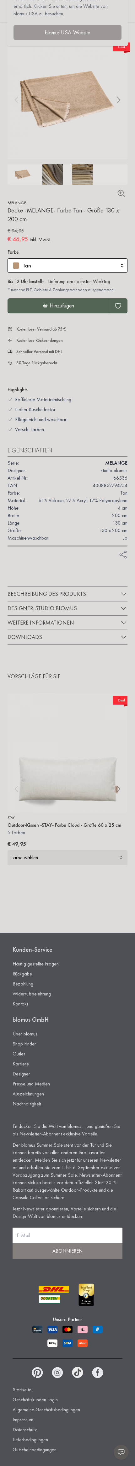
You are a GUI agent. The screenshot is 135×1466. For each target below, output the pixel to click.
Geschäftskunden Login (35, 1399)
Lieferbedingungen (30, 1439)
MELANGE (17, 203)
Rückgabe (22, 973)
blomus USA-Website (67, 32)
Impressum (23, 1419)
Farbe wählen (24, 857)
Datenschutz (25, 1429)
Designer (21, 1073)
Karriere (21, 1063)
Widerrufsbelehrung (32, 993)
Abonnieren (67, 1251)
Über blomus (25, 1033)
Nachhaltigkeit (27, 1103)
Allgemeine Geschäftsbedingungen (46, 1409)
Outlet (19, 1053)
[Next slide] (118, 99)
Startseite (22, 1389)
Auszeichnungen (28, 1093)
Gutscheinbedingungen (35, 1449)
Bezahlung (23, 983)
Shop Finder (24, 1043)
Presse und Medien (31, 1083)
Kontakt (20, 1003)
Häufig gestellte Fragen (36, 963)
